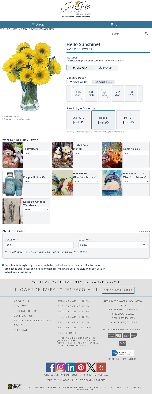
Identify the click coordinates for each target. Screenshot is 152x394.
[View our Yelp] (101, 371)
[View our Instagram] (61, 371)
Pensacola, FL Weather (60, 380)
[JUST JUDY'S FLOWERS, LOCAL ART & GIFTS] (76, 16)
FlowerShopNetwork (78, 387)
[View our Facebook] (51, 371)
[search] (146, 33)
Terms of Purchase (127, 387)
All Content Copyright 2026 (46, 387)
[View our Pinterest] (81, 371)
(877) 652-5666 (129, 322)
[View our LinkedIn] (71, 371)
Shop (40, 24)
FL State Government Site (90, 380)
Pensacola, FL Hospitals (94, 375)
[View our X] (91, 371)
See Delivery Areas (118, 290)
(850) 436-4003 (126, 318)
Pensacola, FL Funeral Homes (61, 375)
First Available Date (103, 81)
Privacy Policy (103, 387)
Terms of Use (85, 389)
